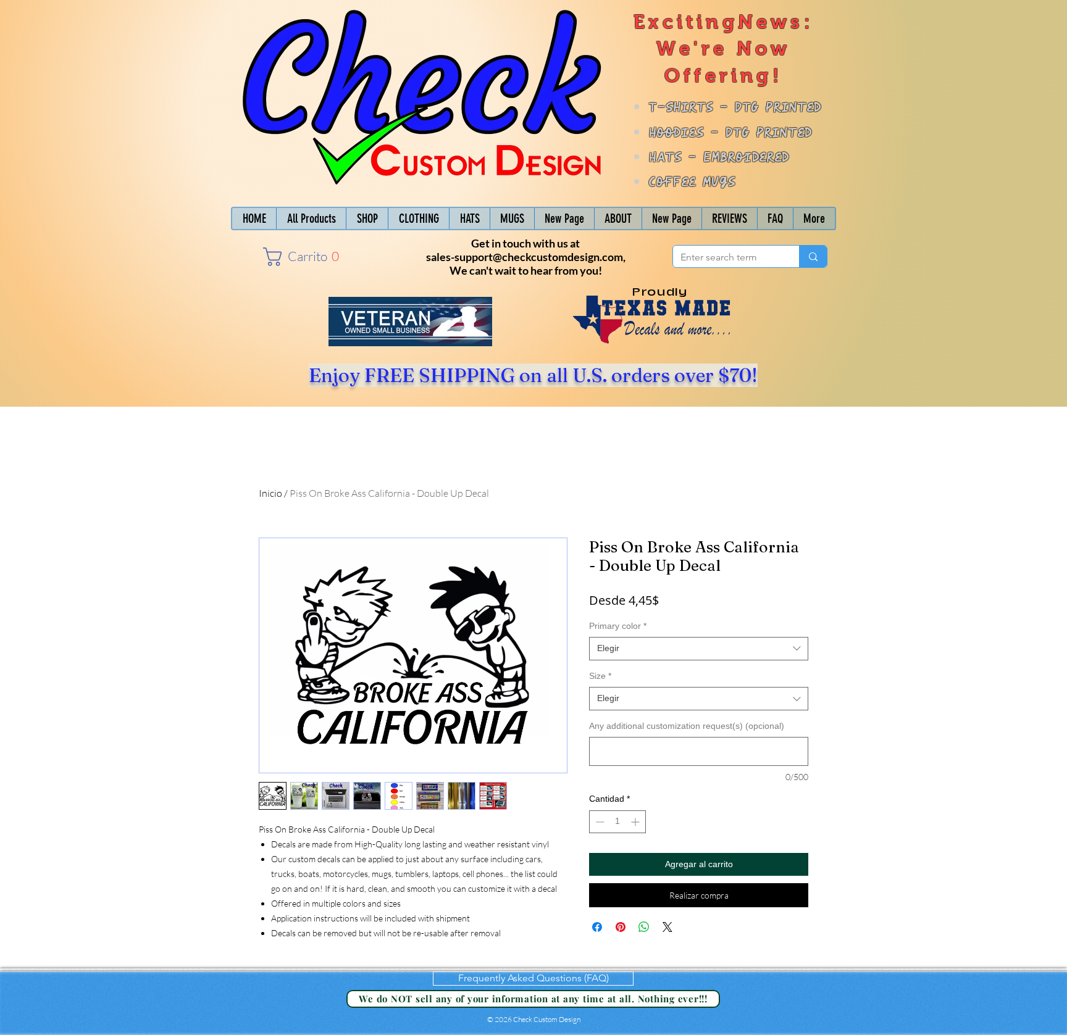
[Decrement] (598, 822)
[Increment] (636, 822)
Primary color (617, 626)
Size (600, 676)
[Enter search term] (813, 256)
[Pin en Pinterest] (620, 927)
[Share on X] (667, 927)
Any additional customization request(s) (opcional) (686, 726)
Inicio (270, 493)
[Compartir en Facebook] (597, 927)
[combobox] (698, 648)
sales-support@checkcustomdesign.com (524, 257)
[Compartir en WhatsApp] (644, 927)
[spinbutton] (617, 822)
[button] (298, 256)
